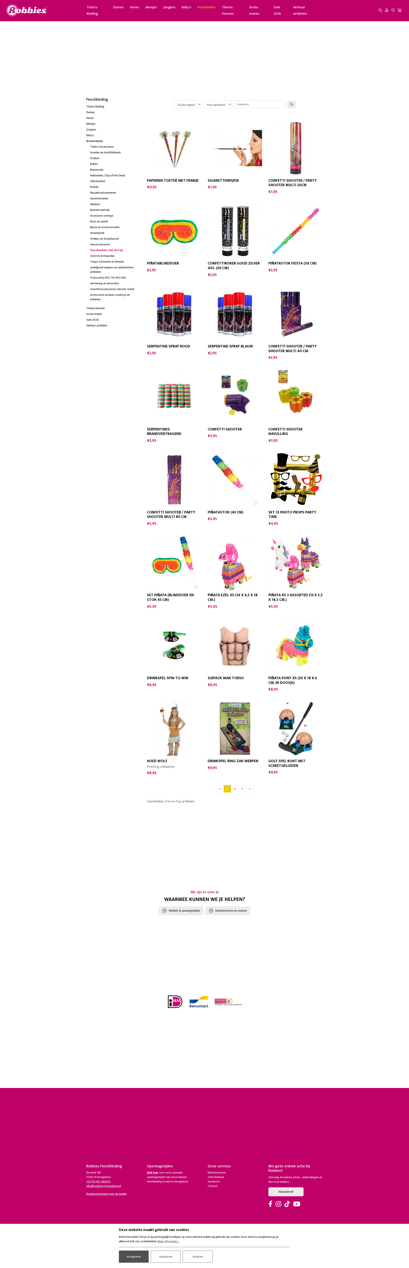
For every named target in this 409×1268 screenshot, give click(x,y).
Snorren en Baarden (102, 255)
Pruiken (94, 158)
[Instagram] (278, 1204)
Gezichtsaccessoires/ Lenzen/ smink (112, 289)
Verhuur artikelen (300, 10)
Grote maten (254, 10)
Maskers (95, 204)
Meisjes (151, 7)
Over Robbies (216, 1177)
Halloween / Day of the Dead (107, 175)
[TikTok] (287, 1204)
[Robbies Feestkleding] (26, 10)
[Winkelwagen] (399, 10)
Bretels (94, 186)
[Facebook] (270, 1204)
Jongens (169, 7)
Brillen (94, 164)
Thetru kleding (92, 10)
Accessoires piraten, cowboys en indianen (110, 297)
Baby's (186, 7)
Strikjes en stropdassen (104, 238)
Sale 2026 (277, 10)
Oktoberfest (97, 181)
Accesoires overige (101, 215)
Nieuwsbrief (286, 1191)
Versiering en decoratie (104, 283)
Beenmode (96, 169)
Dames (118, 7)
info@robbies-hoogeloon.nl (103, 1186)
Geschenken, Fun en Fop (106, 250)
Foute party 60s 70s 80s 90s (108, 277)
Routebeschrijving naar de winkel (106, 1193)
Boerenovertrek (99, 209)
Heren (134, 7)
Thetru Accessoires (102, 146)
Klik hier (152, 1172)
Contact (212, 1186)
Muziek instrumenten (103, 192)
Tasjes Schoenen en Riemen (107, 261)
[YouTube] (296, 1204)
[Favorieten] (393, 10)
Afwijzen (198, 1256)
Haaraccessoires (100, 244)
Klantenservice (217, 1172)
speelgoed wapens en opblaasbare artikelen (112, 269)
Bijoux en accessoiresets (105, 227)
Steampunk (97, 232)
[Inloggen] (386, 10)
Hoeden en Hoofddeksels (105, 152)
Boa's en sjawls (99, 221)
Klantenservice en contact (231, 910)
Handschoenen (99, 198)
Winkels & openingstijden (184, 910)
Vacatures (214, 1181)
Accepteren (134, 1256)
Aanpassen (166, 1256)
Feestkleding (97, 99)
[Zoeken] (380, 10)
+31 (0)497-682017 (98, 1181)
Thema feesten (228, 10)
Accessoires (206, 7)
